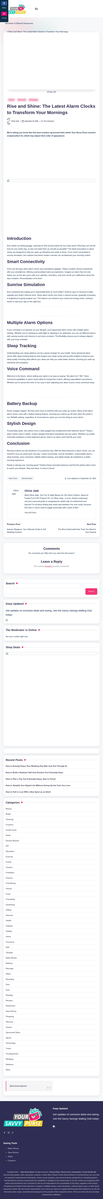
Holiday (9, 931)
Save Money (11, 1011)
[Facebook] (4, 1133)
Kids (7, 947)
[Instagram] (9, 1133)
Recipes (9, 1000)
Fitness (9, 888)
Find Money (11, 883)
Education (10, 851)
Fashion (9, 867)
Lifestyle (21, 100)
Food (8, 894)
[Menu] (36, 9)
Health (8, 920)
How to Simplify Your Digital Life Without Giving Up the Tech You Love (38, 785)
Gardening (10, 905)
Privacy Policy (55, 1172)
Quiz (8, 990)
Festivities (10, 872)
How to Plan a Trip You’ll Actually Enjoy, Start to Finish (31, 779)
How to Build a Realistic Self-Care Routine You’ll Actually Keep (34, 772)
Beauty (9, 809)
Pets (8, 984)
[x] (13, 1133)
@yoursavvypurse (18, 1086)
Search (10, 583)
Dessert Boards (12, 841)
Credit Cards (11, 830)
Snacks (9, 1027)
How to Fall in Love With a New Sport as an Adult (28, 792)
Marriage (9, 968)
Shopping (33, 100)
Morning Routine (27, 478)
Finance (9, 878)
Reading (9, 995)
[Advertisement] (51, 158)
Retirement (10, 1006)
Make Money (11, 958)
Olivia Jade (32, 490)
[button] (30, 513)
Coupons (9, 825)
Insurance (10, 942)
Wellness (9, 1064)
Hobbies (9, 926)
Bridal (8, 814)
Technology (10, 1043)
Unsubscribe (76, 1172)
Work (8, 1070)
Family (8, 862)
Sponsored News (13, 1032)
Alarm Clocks (13, 478)
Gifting (8, 910)
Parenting (10, 979)
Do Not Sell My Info (89, 1172)
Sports (8, 1038)
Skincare (9, 1022)
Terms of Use (66, 1172)
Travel (8, 1048)
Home (11, 100)
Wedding (9, 1059)
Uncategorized (12, 1054)
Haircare (9, 915)
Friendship (10, 899)
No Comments (49, 121)
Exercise (9, 857)
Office (8, 974)
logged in (49, 566)
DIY (7, 846)
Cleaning (9, 819)
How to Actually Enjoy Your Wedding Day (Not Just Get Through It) (36, 766)
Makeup (9, 963)
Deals (8, 835)
